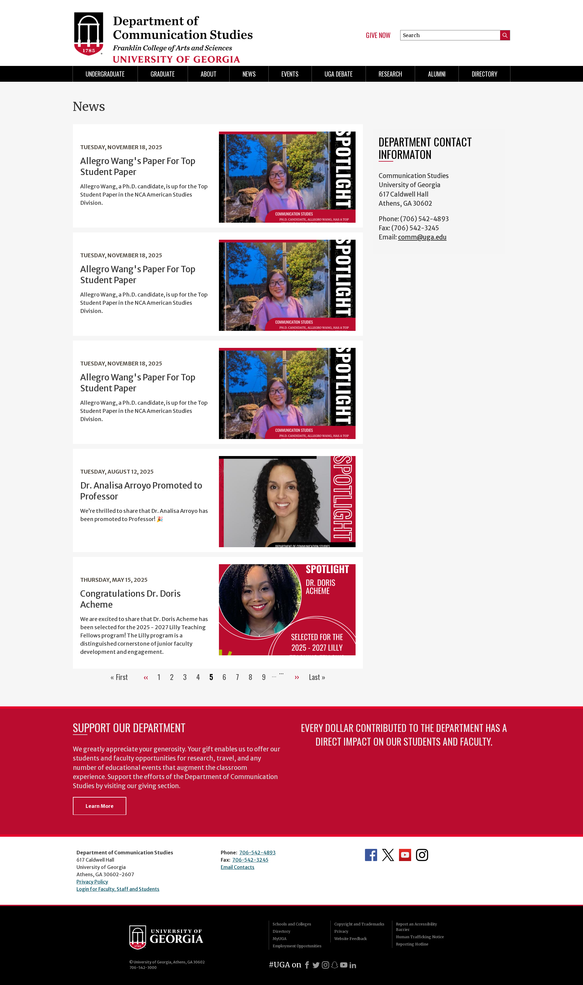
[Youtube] (343, 965)
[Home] (179, 30)
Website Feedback (350, 938)
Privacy (341, 931)
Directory (484, 73)
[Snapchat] (334, 965)
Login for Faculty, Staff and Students (118, 889)
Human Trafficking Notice (420, 937)
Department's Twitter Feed (388, 855)
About (208, 73)
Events (289, 73)
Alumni (437, 73)
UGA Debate (339, 73)
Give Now (378, 35)
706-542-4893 (257, 852)
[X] (316, 965)
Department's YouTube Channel (405, 855)
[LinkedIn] (352, 965)
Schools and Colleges (292, 924)
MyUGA (279, 938)
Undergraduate (105, 73)
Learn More (100, 806)
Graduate (163, 73)
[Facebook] (307, 965)
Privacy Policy (92, 882)
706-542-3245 (250, 860)
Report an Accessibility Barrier (416, 927)
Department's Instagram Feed (422, 855)
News (249, 73)
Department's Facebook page (371, 855)
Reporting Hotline (412, 944)
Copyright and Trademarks (359, 924)
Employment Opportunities (297, 946)
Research (390, 73)
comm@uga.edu (422, 237)
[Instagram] (325, 965)
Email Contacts (237, 867)
